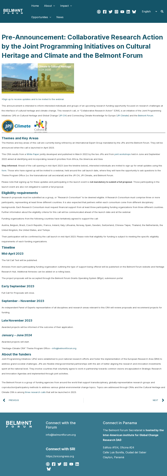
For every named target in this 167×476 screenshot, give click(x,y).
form (4, 170)
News (59, 17)
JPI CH (62, 115)
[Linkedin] (128, 12)
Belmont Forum (145, 115)
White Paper (33, 154)
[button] (53, 5)
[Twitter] (111, 12)
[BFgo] (99, 12)
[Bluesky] (134, 12)
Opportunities (39, 17)
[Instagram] (116, 12)
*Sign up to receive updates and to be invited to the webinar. (33, 99)
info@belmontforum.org (64, 348)
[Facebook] (105, 12)
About (48, 5)
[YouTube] (122, 12)
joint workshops (122, 154)
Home (35, 5)
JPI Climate (122, 115)
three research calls (35, 392)
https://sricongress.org (60, 456)
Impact (64, 5)
